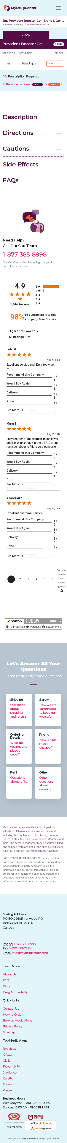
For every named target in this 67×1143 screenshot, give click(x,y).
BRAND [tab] (26, 34)
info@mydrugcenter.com (30, 953)
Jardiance (10, 1072)
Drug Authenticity (15, 992)
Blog (6, 986)
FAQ (6, 980)
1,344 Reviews (20, 304)
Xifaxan (8, 1054)
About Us (9, 974)
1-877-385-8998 (25, 944)
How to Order (12, 1014)
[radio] (47, 286)
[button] (33, 117)
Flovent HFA (11, 1066)
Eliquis (7, 1084)
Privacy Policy (12, 1026)
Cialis (6, 1060)
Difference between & (32, 84)
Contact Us (11, 1008)
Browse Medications (17, 1020)
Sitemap (9, 1032)
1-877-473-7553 (20, 948)
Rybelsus (9, 1048)
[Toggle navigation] (58, 8)
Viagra (7, 1090)
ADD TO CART (55, 63)
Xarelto (8, 1078)
